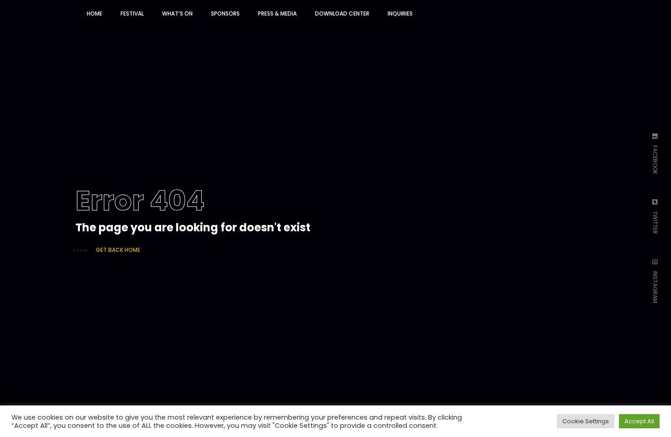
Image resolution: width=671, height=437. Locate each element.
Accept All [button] (639, 421)
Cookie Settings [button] (585, 421)
